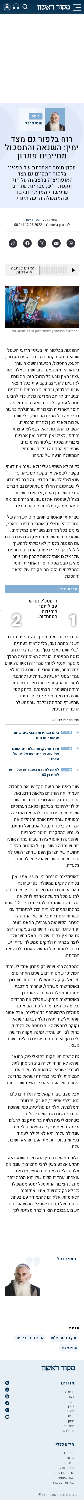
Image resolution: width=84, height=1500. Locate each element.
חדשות (69, 1391)
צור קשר (68, 1453)
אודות (70, 1457)
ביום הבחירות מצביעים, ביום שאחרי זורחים (36, 735)
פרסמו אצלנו (65, 1467)
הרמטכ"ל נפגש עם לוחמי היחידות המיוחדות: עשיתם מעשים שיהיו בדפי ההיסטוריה (43, 609)
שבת (71, 1416)
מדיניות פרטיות (64, 1472)
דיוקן (71, 1406)
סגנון (71, 1421)
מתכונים (68, 1426)
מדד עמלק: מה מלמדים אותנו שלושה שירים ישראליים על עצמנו (35, 754)
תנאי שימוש (66, 1477)
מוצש (70, 1411)
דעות (36, 116)
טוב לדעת (68, 1431)
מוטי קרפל (33, 123)
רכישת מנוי (67, 1462)
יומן (71, 1401)
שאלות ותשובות (63, 1482)
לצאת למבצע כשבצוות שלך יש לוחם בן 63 (34, 772)
